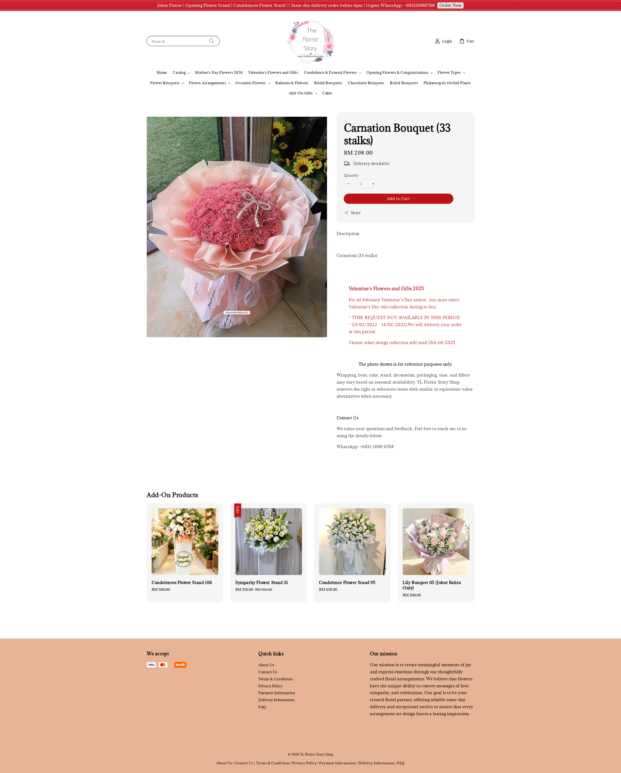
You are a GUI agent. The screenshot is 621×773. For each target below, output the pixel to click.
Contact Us (267, 672)
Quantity (351, 175)
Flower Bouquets (165, 83)
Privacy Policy (270, 686)
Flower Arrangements (207, 83)
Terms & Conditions (275, 679)
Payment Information (276, 693)
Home (162, 72)
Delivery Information (276, 700)
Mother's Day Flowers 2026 (218, 72)
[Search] (212, 41)
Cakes (327, 93)
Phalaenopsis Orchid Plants (447, 83)
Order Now (450, 5)
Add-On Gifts (301, 93)
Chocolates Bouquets (366, 83)
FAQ (262, 707)
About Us (266, 665)
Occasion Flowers (250, 83)
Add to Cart (398, 198)
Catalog (179, 72)
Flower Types (449, 72)
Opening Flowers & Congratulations (397, 72)
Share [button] (356, 212)
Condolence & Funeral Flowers (330, 72)
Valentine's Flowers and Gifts (273, 72)
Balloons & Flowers (291, 83)
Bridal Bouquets (328, 83)
